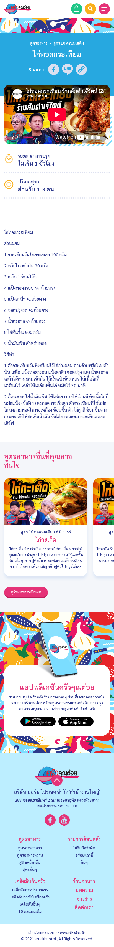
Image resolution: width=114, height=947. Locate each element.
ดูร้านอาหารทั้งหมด (26, 591)
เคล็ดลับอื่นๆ (30, 904)
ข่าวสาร (84, 898)
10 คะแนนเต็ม (30, 911)
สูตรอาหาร (38, 42)
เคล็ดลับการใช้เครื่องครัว (30, 896)
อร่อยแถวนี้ (84, 854)
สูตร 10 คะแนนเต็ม (37, 531)
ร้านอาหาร (84, 881)
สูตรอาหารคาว (30, 847)
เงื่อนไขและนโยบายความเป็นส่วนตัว (57, 932)
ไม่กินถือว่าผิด (84, 847)
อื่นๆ (84, 862)
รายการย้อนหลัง (84, 839)
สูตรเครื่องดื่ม (29, 862)
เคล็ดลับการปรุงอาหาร (30, 889)
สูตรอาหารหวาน (30, 854)
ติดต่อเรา (84, 907)
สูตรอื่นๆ (30, 869)
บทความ (84, 890)
